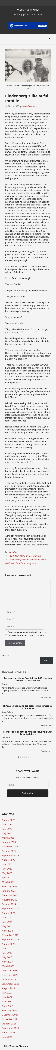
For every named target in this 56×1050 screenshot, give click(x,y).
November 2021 (10, 1019)
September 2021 (10, 1028)
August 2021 (8, 1032)
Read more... (46, 697)
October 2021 (9, 1023)
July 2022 (7, 992)
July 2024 (7, 917)
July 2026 (7, 824)
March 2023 (8, 966)
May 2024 (7, 926)
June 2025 (7, 868)
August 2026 (8, 819)
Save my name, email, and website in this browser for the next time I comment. (27, 634)
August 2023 (8, 943)
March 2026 (8, 837)
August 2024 (8, 912)
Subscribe (27, 793)
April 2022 (7, 1005)
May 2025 (7, 873)
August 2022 (8, 988)
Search (5, 655)
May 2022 (7, 1001)
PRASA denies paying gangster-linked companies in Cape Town (27, 707)
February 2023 (9, 970)
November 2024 (10, 899)
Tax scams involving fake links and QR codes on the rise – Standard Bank (28, 679)
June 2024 (7, 921)
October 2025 (9, 850)
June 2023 (7, 952)
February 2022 (9, 1010)
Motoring (13, 552)
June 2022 (7, 997)
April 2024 (7, 930)
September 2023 (10, 939)
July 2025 (7, 864)
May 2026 (7, 833)
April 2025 (7, 877)
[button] (50, 717)
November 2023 (10, 935)
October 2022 (9, 979)
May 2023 (7, 957)
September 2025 (10, 855)
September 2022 (10, 983)
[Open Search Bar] (49, 39)
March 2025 (8, 881)
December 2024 (10, 895)
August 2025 (8, 859)
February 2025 (9, 886)
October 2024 (9, 904)
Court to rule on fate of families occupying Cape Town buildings (27, 733)
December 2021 (10, 1014)
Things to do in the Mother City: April (25, 555)
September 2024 (10, 908)
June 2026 (7, 828)
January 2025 (9, 890)
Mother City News (28, 9)
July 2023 (7, 948)
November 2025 (10, 846)
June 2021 (7, 1036)
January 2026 (9, 842)
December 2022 (10, 974)
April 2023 (7, 961)
